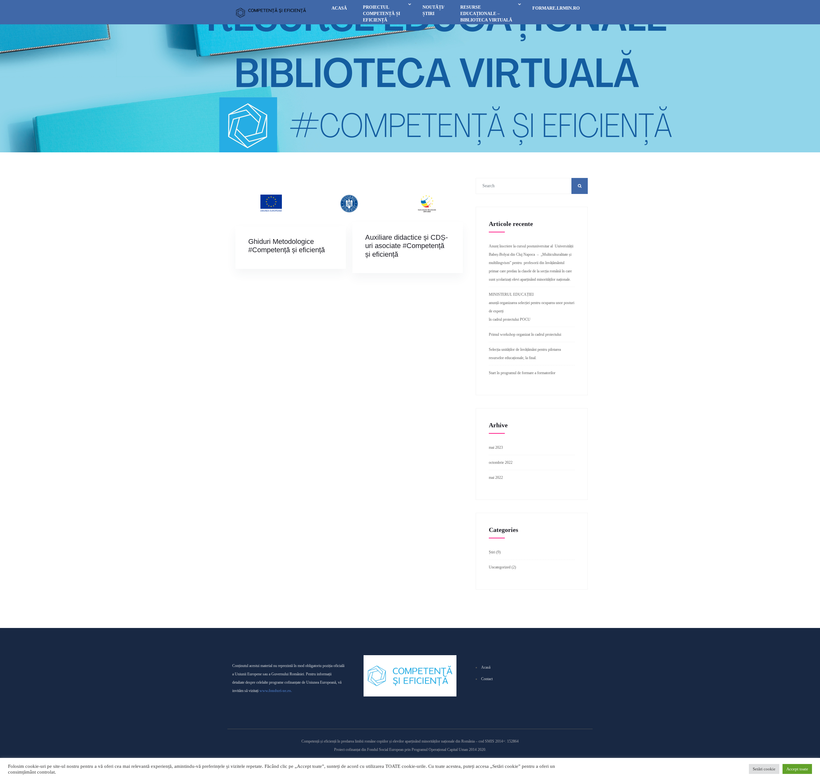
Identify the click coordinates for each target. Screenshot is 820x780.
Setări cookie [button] (764, 769)
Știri (492, 552)
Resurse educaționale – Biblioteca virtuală (486, 13)
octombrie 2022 (500, 462)
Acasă (339, 8)
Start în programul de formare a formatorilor (522, 373)
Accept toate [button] (797, 769)
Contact (487, 679)
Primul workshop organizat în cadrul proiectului (525, 334)
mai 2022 (496, 477)
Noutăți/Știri (433, 10)
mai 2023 (496, 447)
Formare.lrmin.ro (556, 8)
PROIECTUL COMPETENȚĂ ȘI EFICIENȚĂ (381, 13)
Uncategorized (500, 567)
